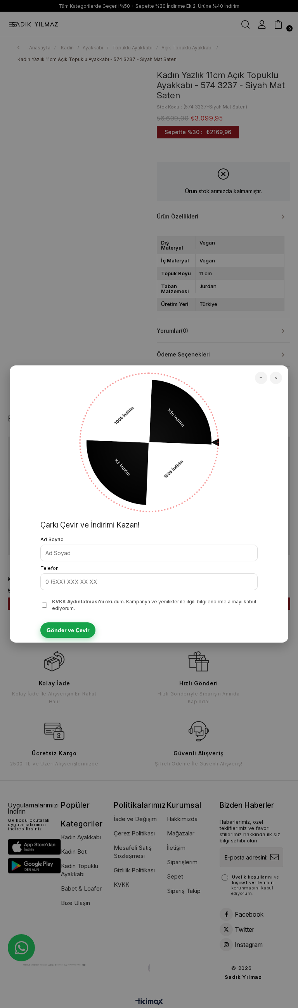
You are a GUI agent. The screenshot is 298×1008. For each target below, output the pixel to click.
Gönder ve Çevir (68, 630)
